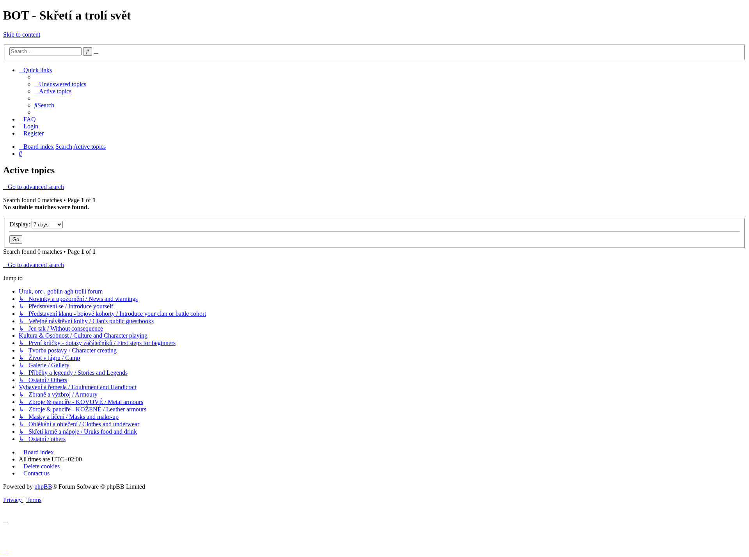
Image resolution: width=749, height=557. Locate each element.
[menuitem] (60, 84)
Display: (20, 224)
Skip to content (21, 34)
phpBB (43, 486)
